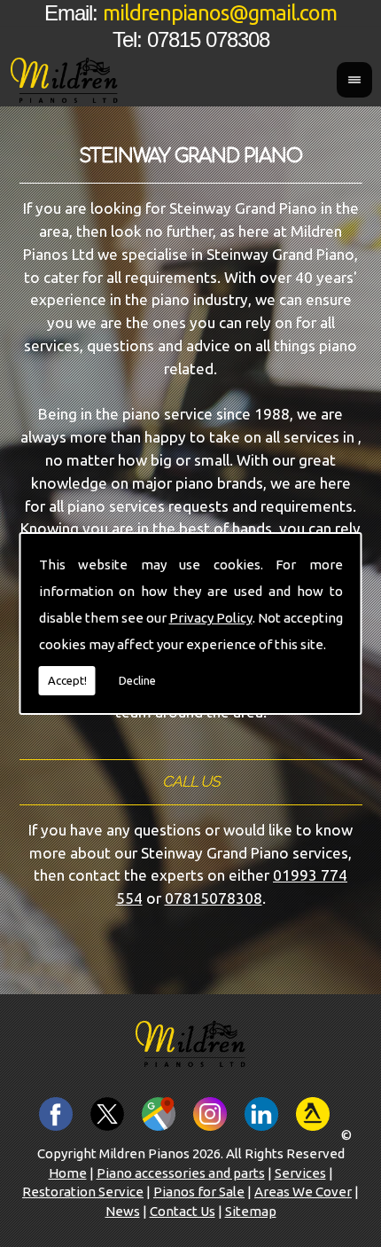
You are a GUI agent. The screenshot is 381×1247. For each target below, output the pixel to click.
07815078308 (213, 898)
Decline (137, 680)
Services (300, 1172)
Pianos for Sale (199, 1191)
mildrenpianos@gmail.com (220, 12)
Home (68, 1172)
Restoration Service (83, 1191)
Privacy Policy (211, 617)
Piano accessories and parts (181, 1172)
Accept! (67, 680)
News (122, 1211)
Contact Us (182, 1211)
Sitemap (250, 1211)
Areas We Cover (303, 1191)
